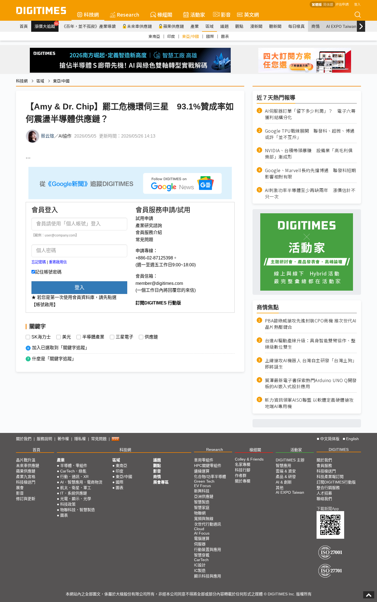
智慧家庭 (201, 507)
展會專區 (161, 482)
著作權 (63, 439)
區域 (209, 26)
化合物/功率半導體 (210, 476)
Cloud (199, 529)
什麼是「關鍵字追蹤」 (54, 358)
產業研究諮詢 (149, 225)
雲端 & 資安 (286, 471)
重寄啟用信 (58, 262)
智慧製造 (201, 502)
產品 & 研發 (286, 476)
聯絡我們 (324, 498)
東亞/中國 (190, 36)
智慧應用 (283, 465)
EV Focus (202, 485)
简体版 (328, 4)
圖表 (225, 36)
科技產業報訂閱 (330, 476)
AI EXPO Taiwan (341, 26)
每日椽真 (296, 26)
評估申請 (342, 4)
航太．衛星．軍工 (75, 487)
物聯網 (200, 513)
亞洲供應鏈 (203, 496)
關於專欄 (242, 481)
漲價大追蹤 (46, 25)
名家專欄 (242, 464)
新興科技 (201, 491)
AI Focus (201, 533)
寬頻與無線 (203, 518)
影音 (223, 14)
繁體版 (317, 4)
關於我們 (23, 439)
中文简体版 (329, 439)
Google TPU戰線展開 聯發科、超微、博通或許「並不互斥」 (310, 134)
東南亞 (154, 36)
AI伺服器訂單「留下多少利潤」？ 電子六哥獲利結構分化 (310, 114)
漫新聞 (256, 26)
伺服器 (200, 544)
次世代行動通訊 (207, 524)
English (352, 439)
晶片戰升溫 (25, 460)
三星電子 (124, 337)
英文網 (251, 14)
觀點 (239, 26)
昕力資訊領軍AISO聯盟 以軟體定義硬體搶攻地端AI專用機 (309, 403)
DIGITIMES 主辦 (290, 460)
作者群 (240, 475)
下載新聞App (328, 508)
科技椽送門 (25, 482)
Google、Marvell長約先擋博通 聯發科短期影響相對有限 (310, 173)
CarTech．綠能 (73, 471)
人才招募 (324, 493)
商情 (315, 26)
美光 (66, 337)
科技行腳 (242, 470)
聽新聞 (275, 26)
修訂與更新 (25, 498)
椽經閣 (164, 14)
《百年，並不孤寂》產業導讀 (89, 26)
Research (128, 14)
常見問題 (144, 239)
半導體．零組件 (73, 465)
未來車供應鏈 (139, 26)
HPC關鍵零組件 (207, 465)
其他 (279, 487)
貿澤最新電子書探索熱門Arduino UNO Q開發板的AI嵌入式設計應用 (311, 383)
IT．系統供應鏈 (73, 493)
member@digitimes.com (159, 283)
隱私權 (80, 439)
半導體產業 (93, 337)
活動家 (197, 14)
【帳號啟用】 (44, 304)
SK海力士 (41, 337)
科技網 (91, 14)
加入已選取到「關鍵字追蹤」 (60, 347)
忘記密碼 (38, 262)
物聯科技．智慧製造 (77, 510)
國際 (210, 36)
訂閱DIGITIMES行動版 (336, 482)
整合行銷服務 (328, 487)
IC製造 (200, 570)
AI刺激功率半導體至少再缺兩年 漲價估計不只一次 (310, 193)
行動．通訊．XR (74, 476)
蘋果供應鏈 (173, 26)
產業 (194, 26)
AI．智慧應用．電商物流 (81, 482)
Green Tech (204, 481)
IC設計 (200, 565)
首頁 (24, 26)
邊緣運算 (201, 471)
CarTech (201, 560)
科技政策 (68, 504)
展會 (20, 487)
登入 (357, 4)
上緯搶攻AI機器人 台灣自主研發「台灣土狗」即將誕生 (311, 363)
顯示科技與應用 (207, 576)
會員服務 (324, 465)
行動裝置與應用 (207, 549)
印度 (171, 36)
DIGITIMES (339, 449)
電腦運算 (201, 538)
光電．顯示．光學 (75, 498)
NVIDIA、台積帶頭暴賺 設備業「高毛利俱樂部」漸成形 (309, 153)
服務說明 (44, 439)
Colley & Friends (249, 459)
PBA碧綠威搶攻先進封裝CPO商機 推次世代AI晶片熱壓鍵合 (311, 323)
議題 (224, 26)
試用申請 (144, 218)
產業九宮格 (25, 476)
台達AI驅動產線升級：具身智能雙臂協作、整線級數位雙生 (310, 343)
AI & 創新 (284, 482)
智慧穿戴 (201, 555)
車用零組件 (203, 460)
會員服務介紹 (149, 232)
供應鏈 (151, 337)
